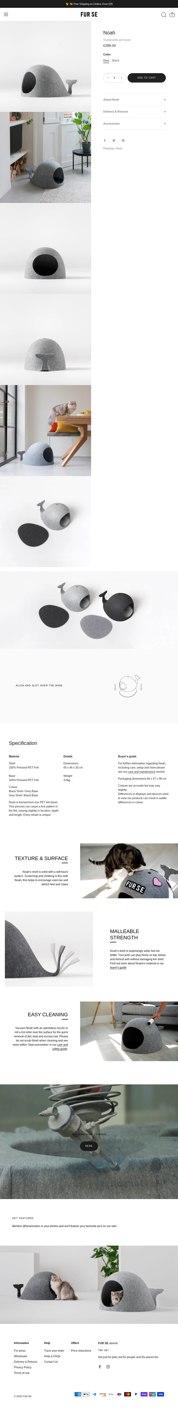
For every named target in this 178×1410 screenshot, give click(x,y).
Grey (106, 60)
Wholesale (20, 1356)
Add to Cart (146, 77)
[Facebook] (100, 1366)
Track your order (54, 1350)
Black (115, 60)
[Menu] (6, 14)
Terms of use (22, 1372)
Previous (109, 148)
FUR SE (27, 1396)
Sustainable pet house (117, 39)
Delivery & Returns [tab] (115, 111)
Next (119, 148)
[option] (89, 610)
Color (107, 54)
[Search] (164, 15)
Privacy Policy (22, 1367)
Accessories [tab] (111, 123)
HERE (89, 1146)
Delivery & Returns (25, 1361)
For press (20, 1350)
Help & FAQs (52, 1356)
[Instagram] (108, 1366)
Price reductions (81, 1350)
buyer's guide (118, 967)
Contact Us (51, 1361)
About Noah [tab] (111, 99)
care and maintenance (141, 771)
